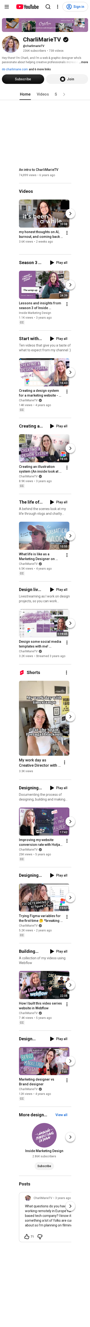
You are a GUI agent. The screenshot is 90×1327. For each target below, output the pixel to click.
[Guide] (7, 7)
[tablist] (45, 94)
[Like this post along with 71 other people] (27, 1236)
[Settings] (57, 7)
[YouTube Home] (27, 6)
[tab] (25, 94)
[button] (64, 94)
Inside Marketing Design (35, 313)
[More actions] (67, 233)
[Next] (70, 213)
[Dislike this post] (40, 1236)
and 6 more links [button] (40, 69)
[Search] (48, 7)
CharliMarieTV (28, 400)
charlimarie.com (16, 69)
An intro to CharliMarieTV (38, 170)
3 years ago (63, 1198)
